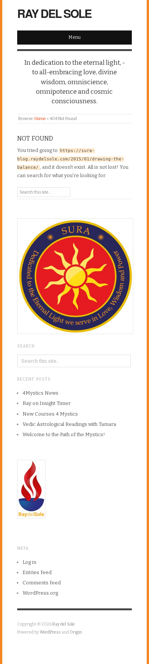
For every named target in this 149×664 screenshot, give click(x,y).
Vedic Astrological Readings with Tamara (69, 424)
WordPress (50, 632)
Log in (29, 562)
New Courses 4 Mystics (50, 414)
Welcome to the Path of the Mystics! (64, 434)
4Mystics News (40, 393)
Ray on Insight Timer (47, 403)
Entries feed (37, 572)
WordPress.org (40, 593)
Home (40, 118)
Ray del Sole (54, 13)
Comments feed (42, 583)
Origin (76, 632)
